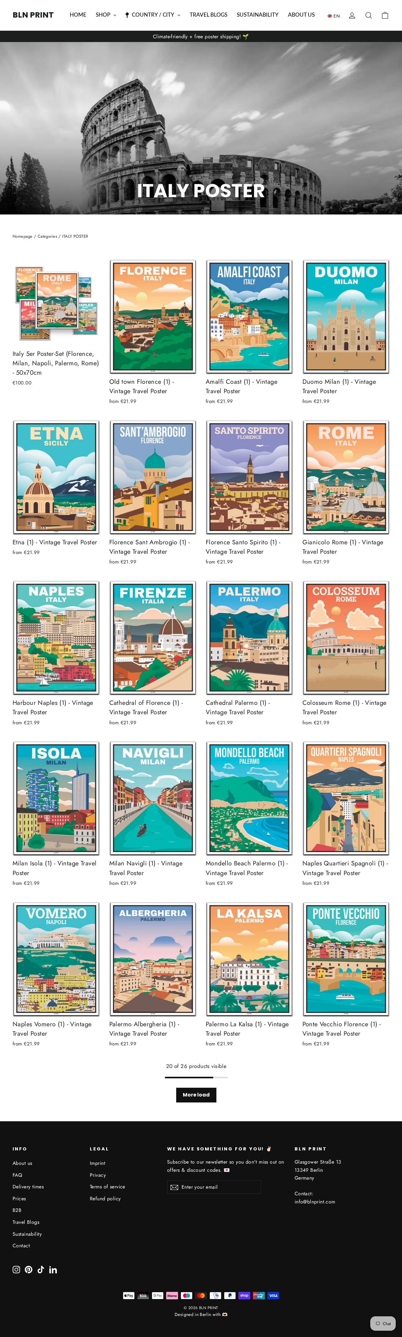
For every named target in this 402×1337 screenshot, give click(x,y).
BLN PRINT (33, 14)
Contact (21, 1245)
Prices (19, 1198)
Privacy (98, 1175)
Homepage (22, 236)
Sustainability (27, 1234)
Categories (47, 236)
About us (22, 1163)
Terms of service (107, 1186)
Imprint (97, 1163)
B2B (17, 1210)
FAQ (17, 1175)
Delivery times (28, 1186)
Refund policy (105, 1198)
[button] (335, 15)
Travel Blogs (26, 1222)
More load (196, 1094)
